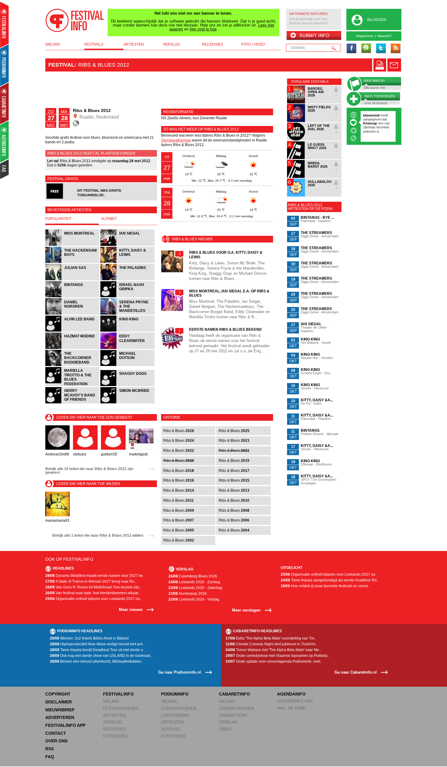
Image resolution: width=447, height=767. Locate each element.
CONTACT (55, 733)
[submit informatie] (313, 36)
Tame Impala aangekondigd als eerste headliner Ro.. (330, 580)
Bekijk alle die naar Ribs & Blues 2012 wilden (97, 535)
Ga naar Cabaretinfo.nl (355, 672)
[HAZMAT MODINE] (72, 348)
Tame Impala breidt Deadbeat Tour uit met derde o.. (97, 650)
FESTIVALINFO (118, 694)
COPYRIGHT (58, 694)
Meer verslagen (246, 610)
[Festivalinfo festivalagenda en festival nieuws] (4, 25)
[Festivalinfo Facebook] (351, 49)
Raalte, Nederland (98, 117)
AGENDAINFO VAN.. (296, 701)
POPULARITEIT (58, 219)
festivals (93, 44)
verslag (171, 44)
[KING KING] (127, 331)
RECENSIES (114, 729)
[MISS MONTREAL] (72, 245)
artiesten (133, 44)
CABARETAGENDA (236, 708)
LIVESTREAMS (175, 715)
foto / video (253, 44)
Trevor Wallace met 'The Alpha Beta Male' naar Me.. (273, 650)
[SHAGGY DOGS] (127, 385)
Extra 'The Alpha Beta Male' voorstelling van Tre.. (271, 638)
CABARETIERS (233, 715)
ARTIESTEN (114, 715)
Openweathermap (176, 140)
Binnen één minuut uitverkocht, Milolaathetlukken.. (96, 661)
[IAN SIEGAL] (127, 245)
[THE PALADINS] (127, 279)
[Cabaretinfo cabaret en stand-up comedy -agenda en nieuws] (4, 103)
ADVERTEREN (59, 717)
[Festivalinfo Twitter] (381, 49)
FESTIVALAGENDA (121, 708)
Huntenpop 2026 (187, 593)
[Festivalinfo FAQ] (4, 169)
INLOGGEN (376, 20)
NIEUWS (111, 701)
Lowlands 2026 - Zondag (194, 582)
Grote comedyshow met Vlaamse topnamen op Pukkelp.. (277, 655)
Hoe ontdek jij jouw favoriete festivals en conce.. (325, 586)
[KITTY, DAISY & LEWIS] (127, 262)
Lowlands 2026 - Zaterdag (195, 588)
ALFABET (109, 219)
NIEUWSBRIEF (60, 709)
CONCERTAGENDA (179, 708)
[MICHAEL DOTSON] (127, 365)
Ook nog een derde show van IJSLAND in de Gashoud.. (101, 655)
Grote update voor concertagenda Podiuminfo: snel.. (274, 661)
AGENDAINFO (291, 694)
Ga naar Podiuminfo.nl (179, 672)
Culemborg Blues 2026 (192, 576)
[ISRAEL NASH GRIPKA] (127, 296)
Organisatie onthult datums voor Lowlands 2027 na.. (93, 599)
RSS (49, 748)
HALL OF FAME (291, 708)
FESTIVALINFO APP (65, 725)
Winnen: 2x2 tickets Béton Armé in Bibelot (89, 638)
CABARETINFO (234, 694)
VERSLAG (112, 722)
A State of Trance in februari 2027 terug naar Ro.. (90, 581)
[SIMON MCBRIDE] (127, 402)
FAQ (49, 756)
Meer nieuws (131, 609)
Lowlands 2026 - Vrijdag (193, 599)
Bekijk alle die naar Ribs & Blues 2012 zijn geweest (89, 470)
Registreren (364, 36)
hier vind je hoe (203, 29)
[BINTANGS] (72, 296)
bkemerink (371, 115)
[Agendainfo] (4, 141)
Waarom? (384, 36)
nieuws (52, 44)
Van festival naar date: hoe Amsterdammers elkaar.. (92, 593)
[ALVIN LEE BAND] (72, 331)
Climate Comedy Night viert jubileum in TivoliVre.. (271, 644)
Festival (61, 65)
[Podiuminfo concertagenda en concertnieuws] (4, 65)
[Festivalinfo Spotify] (366, 49)
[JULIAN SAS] (72, 279)
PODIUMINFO (175, 694)
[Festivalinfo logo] (74, 20)
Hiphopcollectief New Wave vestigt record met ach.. (97, 644)
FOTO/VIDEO (115, 736)
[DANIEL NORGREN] (72, 314)
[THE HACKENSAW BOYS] (72, 262)
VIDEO (225, 729)
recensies (212, 44)
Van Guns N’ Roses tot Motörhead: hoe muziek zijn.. (93, 587)
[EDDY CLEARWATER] (127, 348)
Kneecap (370, 123)
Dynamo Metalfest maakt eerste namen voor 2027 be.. (95, 575)
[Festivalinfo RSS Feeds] (395, 49)
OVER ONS (56, 740)
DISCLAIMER (58, 701)
